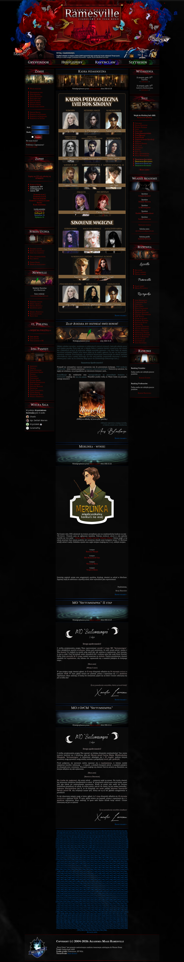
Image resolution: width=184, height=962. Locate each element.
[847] (65, 918)
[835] (92, 916)
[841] (115, 916)
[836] (96, 916)
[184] (75, 847)
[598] (58, 892)
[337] (77, 863)
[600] (66, 892)
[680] (81, 900)
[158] (126, 843)
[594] (115, 890)
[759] (92, 908)
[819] (103, 914)
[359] (88, 865)
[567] (84, 888)
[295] (61, 859)
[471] (81, 878)
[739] (88, 906)
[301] (84, 859)
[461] (115, 876)
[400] (99, 869)
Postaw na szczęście (141, 318)
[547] (81, 886)
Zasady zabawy (139, 286)
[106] (83, 839)
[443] (118, 873)
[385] (115, 867)
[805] (122, 912)
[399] (95, 869)
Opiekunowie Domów (36, 372)
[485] (62, 880)
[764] (111, 908)
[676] (65, 900)
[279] (73, 857)
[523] (62, 884)
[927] (81, 926)
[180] (61, 847)
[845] (58, 918)
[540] (126, 884)
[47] (117, 833)
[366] (115, 865)
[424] (118, 871)
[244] (84, 853)
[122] (68, 841)
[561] (62, 888)
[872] (88, 920)
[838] (103, 916)
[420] (103, 871)
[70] (114, 835)
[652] (118, 896)
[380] (96, 867)
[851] (81, 918)
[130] (97, 841)
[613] (115, 892)
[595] (118, 890)
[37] (87, 833)
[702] (92, 902)
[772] (69, 910)
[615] (122, 892)
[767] (122, 908)
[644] (88, 896)
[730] (125, 904)
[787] (126, 910)
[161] (65, 845)
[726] (110, 904)
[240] (69, 853)
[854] (92, 918)
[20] (108, 831)
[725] (106, 904)
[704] (100, 902)
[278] (69, 857)
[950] (96, 928)
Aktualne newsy (92, 932)
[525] (69, 884)
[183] (72, 847)
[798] (95, 912)
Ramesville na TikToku (37, 118)
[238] (62, 853)
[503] (58, 882)
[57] (75, 835)
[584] (77, 890)
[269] (107, 855)
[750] (58, 908)
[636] (58, 896)
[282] (84, 857)
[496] (103, 880)
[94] (114, 837)
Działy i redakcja (35, 304)
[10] (79, 831)
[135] (115, 841)
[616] (126, 892)
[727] (114, 904)
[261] (77, 855)
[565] (77, 888)
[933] (103, 926)
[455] (92, 876)
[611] (108, 892)
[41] (99, 833)
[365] (111, 865)
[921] (58, 926)
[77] (63, 837)
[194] (112, 847)
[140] (61, 843)
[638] (65, 896)
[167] (86, 845)
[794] (80, 912)
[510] (86, 882)
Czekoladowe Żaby (141, 302)
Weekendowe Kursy (36, 394)
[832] (81, 916)
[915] (107, 924)
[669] (111, 898)
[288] (107, 857)
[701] (88, 902)
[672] (122, 898)
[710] (123, 902)
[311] (123, 859)
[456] (96, 876)
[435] (88, 873)
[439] (103, 873)
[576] (118, 888)
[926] (77, 926)
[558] (122, 886)
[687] (107, 900)
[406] (122, 869)
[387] (122, 867)
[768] (126, 908)
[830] (73, 916)
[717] (77, 904)
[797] (91, 912)
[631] (111, 894)
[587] (88, 890)
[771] (65, 910)
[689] (115, 900)
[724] (103, 904)
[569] (92, 888)
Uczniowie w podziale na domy (39, 201)
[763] (107, 908)
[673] (126, 898)
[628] (99, 894)
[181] (65, 847)
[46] (114, 833)
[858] (107, 918)
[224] (80, 851)
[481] (118, 878)
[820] (107, 914)
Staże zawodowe (35, 384)
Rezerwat (138, 141)
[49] (123, 833)
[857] (103, 918)
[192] (105, 847)
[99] (57, 839)
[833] (84, 916)
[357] (81, 865)
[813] (81, 914)
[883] (58, 922)
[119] (57, 841)
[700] (84, 902)
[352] (62, 865)
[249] (103, 853)
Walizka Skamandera (142, 329)
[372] (65, 867)
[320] (84, 861)
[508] (78, 882)
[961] (86, 930)
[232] (111, 851)
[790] (65, 912)
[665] (96, 898)
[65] (99, 835)
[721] (91, 904)
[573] (107, 888)
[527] (77, 884)
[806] (126, 912)
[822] (114, 914)
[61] (87, 835)
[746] (115, 906)
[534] (103, 884)
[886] (69, 922)
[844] (126, 916)
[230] (103, 851)
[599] (62, 892)
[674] (58, 900)
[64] (96, 835)
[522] (58, 884)
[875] (99, 920)
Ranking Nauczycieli (144, 393)
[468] (69, 878)
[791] (69, 912)
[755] (77, 908)
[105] (79, 839)
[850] (77, 918)
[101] (64, 839)
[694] (61, 902)
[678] (73, 900)
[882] (126, 920)
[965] (101, 930)
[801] (107, 912)
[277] (65, 857)
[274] (126, 855)
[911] (93, 924)
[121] (65, 841)
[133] (108, 841)
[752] (65, 908)
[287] (103, 857)
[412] (73, 871)
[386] (118, 867)
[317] (73, 861)
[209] (97, 849)
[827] (62, 916)
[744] (107, 906)
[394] (76, 869)
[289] (111, 857)
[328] (114, 861)
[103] (72, 839)
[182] (68, 847)
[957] (122, 928)
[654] (126, 896)
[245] (88, 853)
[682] (88, 900)
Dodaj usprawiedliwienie (38, 257)
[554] (107, 886)
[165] (79, 845)
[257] (62, 855)
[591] (103, 890)
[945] (77, 928)
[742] (99, 906)
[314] (62, 861)
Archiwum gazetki (36, 308)
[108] (91, 839)
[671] (118, 898)
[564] (73, 888)
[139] (57, 843)
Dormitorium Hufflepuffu (143, 161)
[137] (123, 841)
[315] (66, 861)
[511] (89, 882)
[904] (66, 924)
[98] (126, 837)
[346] (111, 863)
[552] (99, 886)
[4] (66, 831)
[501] (122, 880)
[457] (99, 876)
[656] (62, 898)
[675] (62, 900)
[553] (103, 886)
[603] (77, 892)
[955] (115, 928)
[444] (122, 873)
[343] (99, 863)
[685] (99, 900)
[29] (63, 833)
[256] (58, 855)
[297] (69, 859)
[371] (62, 867)
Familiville (138, 304)
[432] (77, 873)
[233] (114, 851)
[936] (115, 926)
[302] (88, 859)
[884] (62, 922)
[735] (73, 906)
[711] (126, 902)
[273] (122, 855)
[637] (62, 896)
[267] (99, 855)
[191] (101, 847)
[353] (65, 865)
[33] (75, 833)
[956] (118, 928)
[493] (92, 880)
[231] (107, 851)
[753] (69, 908)
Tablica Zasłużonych (36, 390)
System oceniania (35, 105)
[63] (93, 835)
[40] (96, 833)
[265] (92, 855)
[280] (77, 857)
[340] (88, 863)
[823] (118, 914)
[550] (92, 886)
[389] (57, 869)
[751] (62, 908)
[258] (65, 855)
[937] (118, 926)
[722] (95, 904)
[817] (96, 914)
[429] (65, 873)
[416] (88, 871)
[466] (62, 878)
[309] (115, 859)
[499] (114, 880)
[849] (73, 918)
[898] (114, 922)
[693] (57, 902)
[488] (73, 880)
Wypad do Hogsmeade (142, 337)
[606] (89, 892)
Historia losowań (140, 274)
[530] (88, 884)
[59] (81, 835)
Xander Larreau (95, 464)
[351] (58, 865)
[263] (84, 855)
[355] (73, 865)
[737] (81, 906)
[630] (107, 894)
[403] (111, 869)
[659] (73, 898)
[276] (62, 857)
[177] (123, 845)
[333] (62, 863)
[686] (103, 900)
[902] (58, 924)
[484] (58, 880)
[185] (79, 847)
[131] (101, 841)
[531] (92, 884)
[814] (85, 914)
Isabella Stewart (95, 89)
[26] (125, 831)
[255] (126, 853)
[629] (103, 894)
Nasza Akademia (35, 94)
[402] (107, 869)
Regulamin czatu (35, 98)
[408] (59, 871)
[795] (84, 912)
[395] (80, 869)
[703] (96, 902)
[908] (82, 924)
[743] (103, 906)
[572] (103, 888)
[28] (60, 833)
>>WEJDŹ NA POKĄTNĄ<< (39, 330)
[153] (108, 843)
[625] (88, 894)
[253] (118, 853)
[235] (122, 851)
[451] (77, 876)
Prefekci (33, 374)
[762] (103, 908)
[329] (118, 861)
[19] (105, 831)
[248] (99, 853)
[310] (119, 859)
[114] (112, 839)
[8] (75, 831)
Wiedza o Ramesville (37, 396)
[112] (105, 839)
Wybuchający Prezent (142, 333)
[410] (66, 871)
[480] (115, 878)
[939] (126, 926)
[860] (115, 918)
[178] (126, 845)
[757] (84, 908)
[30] (66, 833)
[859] (111, 918)
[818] (99, 914)
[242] (77, 853)
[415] (84, 871)
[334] (65, 863)
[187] (86, 847)
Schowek (138, 150)
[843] (122, 916)
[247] (96, 853)
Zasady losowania (140, 272)
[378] (88, 867)
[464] (126, 876)
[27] (57, 833)
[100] (61, 839)
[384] (111, 867)
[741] (96, 906)
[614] (119, 892)
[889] (80, 922)
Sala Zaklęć (139, 148)
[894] (99, 922)
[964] (98, 930)
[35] (81, 833)
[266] (96, 855)
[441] (111, 873)
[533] (99, 884)
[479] (111, 878)
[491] (84, 880)
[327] (110, 861)
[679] (77, 900)
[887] (73, 922)
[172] (105, 845)
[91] (105, 837)
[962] (90, 930)
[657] (65, 898)
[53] (63, 835)
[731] (58, 906)
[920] (126, 924)
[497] (107, 880)
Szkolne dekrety (35, 102)
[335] (69, 863)
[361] (96, 865)
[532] (96, 884)
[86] (90, 837)
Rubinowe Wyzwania (141, 320)
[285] (96, 857)
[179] (57, 847)
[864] (58, 920)
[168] (90, 845)
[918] (118, 924)
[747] (118, 906)
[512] (93, 882)
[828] (65, 916)
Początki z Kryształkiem (143, 314)
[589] (96, 890)
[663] (88, 898)
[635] (126, 894)
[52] (60, 835)
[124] (75, 841)
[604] (81, 892)
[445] (126, 873)
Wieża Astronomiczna (142, 154)
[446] (58, 876)
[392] (69, 869)
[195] (115, 847)
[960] (83, 930)
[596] (122, 890)
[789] (61, 912)
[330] (122, 861)
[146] (83, 843)
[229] (99, 851)
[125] (79, 841)
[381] (99, 867)
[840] (111, 916)
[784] (115, 910)
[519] (118, 882)
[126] (83, 841)
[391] (65, 869)
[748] (122, 906)
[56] (72, 835)
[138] (126, 841)
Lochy (137, 129)
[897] (111, 922)
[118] (126, 839)
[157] (123, 843)
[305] (100, 859)
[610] (104, 892)
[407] (126, 869)
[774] (77, 910)
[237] (58, 853)
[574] (111, 888)
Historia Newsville (36, 306)
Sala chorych (34, 259)
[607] (93, 892)
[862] (122, 918)
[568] (88, 888)
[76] (60, 837)
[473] (88, 878)
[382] (103, 867)
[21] (111, 831)
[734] (69, 906)
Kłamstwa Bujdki (140, 310)
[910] (89, 924)
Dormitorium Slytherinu (143, 165)
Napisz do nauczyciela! (37, 251)
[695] (65, 902)
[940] (58, 928)
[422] (110, 871)
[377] (84, 867)
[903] (62, 924)
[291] (118, 857)
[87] (93, 837)
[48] (120, 833)
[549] (88, 886)
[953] (107, 928)
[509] (82, 882)
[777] (88, 910)
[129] (94, 841)
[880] (118, 920)
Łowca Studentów (35, 370)
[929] (88, 926)
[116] (119, 839)
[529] (84, 884)
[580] (62, 890)
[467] (65, 878)
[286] (99, 857)
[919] (122, 924)
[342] (96, 863)
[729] (122, 904)
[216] (122, 849)
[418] (95, 871)
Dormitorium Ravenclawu (143, 163)
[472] (84, 878)
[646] (96, 896)
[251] (111, 853)
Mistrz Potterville (141, 288)
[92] (108, 837)
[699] (80, 902)
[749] (126, 906)
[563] (69, 888)
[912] (96, 924)
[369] (126, 865)
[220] (65, 851)
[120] (61, 841)
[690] (118, 900)
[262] (81, 855)
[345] (107, 863)
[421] (106, 871)
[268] (103, 855)
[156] (119, 843)
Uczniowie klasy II (39, 197)
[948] (88, 928)
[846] (62, 918)
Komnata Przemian (141, 127)
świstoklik (144, 82)
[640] (73, 896)
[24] (119, 831)
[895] (103, 922)
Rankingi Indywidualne (37, 382)
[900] (122, 922)
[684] (96, 900)
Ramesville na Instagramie (38, 116)
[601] (69, 892)
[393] (72, 869)
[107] (87, 839)
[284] (92, 857)
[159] (57, 845)
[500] (118, 880)
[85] (87, 837)
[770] (62, 910)
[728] (118, 904)
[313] (58, 861)
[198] (126, 847)
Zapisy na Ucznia (35, 185)
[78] (66, 837)
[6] (71, 831)
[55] (69, 835)
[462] (118, 876)
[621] (73, 894)
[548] (84, 886)
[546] (77, 886)
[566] (81, 888)
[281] (81, 857)
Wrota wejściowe (35, 89)
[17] (99, 831)
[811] (74, 914)
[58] (78, 835)
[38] (90, 833)
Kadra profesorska (39, 205)
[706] (107, 902)
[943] (69, 928)
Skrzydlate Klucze (141, 322)
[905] (70, 924)
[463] (122, 876)
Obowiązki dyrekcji (144, 225)
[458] (103, 876)
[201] (66, 849)
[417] (92, 871)
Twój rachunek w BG (37, 341)
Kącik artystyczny (36, 314)
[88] (96, 837)
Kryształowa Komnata (144, 117)
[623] (80, 894)
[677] (69, 900)
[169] (94, 845)
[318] (77, 861)
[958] (126, 928)
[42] (102, 833)
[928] (84, 926)
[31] (69, 833)
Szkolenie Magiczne (36, 386)
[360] (92, 865)
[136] (119, 841)
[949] (92, 928)
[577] (122, 888)
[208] (93, 849)
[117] (123, 839)
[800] (103, 912)
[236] (126, 851)
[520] (122, 882)
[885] (65, 922)
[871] (84, 920)
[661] (81, 898)
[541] (58, 886)
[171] (101, 845)
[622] (77, 894)
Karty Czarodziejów (141, 308)
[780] (100, 910)
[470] (77, 878)
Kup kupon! (138, 270)
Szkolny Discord (35, 112)
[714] (66, 904)
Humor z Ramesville (36, 312)
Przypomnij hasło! (31, 147)
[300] (80, 859)
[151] (101, 843)
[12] (85, 831)
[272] (118, 855)
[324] (99, 861)
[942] (65, 928)
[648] (103, 896)
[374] (73, 867)
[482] (122, 878)
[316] (69, 861)
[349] (122, 863)
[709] (119, 902)
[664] (92, 898)
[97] (123, 837)
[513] (96, 882)
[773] (73, 910)
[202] (70, 849)
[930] (92, 926)
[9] (77, 831)
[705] (103, 902)
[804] (119, 912)
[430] (69, 873)
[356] (77, 865)
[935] (111, 926)
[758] (88, 908)
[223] (77, 851)
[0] (58, 831)
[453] (84, 876)
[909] (86, 924)
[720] (88, 904)
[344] (103, 863)
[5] (68, 831)
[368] (122, 865)
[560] (58, 888)
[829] (69, 916)
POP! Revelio (139, 316)
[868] (73, 920)
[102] (68, 839)
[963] (94, 930)
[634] (122, 894)
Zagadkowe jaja (140, 341)
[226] (88, 851)
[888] (77, 922)
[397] (88, 869)
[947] (84, 928)
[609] (101, 892)
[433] (81, 873)
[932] (99, 926)
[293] (126, 857)
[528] (81, 884)
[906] (74, 924)
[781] (103, 910)
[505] (66, 882)
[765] (115, 908)
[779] (96, 910)
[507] (74, 882)
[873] (92, 920)
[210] (101, 849)
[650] (111, 896)
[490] (81, 880)
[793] (76, 912)
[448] (65, 876)
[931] (96, 926)
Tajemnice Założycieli (142, 327)
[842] (118, 916)
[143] (72, 843)
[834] (88, 916)
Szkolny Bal (139, 324)
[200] (62, 849)
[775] (81, 910)
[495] (99, 880)
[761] (99, 908)
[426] (125, 871)
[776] (84, 910)
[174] (112, 845)
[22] (113, 831)
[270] (111, 855)
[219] (62, 851)
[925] (73, 926)
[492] (88, 880)
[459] (107, 876)
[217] (126, 849)
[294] (58, 859)
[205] (81, 849)
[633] (118, 894)
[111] (102, 839)
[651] (115, 896)
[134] (112, 841)
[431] (73, 873)
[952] (103, 928)
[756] (81, 908)
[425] (122, 871)
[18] (102, 831)
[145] (79, 843)
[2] (62, 831)
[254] (122, 853)
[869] (77, 920)
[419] (99, 871)
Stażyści (39, 203)
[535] (107, 884)
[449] (69, 876)
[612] (112, 892)
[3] (64, 831)
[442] (115, 873)
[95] (117, 837)
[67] (105, 835)
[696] (69, 902)
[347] (115, 863)
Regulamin (92, 664)
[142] (68, 843)
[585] (81, 890)
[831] (77, 916)
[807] (59, 914)
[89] (99, 837)
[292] (122, 857)
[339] (84, 863)
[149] (94, 843)
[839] (107, 916)
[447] (62, 876)
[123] (72, 841)
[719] (84, 904)
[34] (78, 833)
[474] (92, 878)
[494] (96, 880)
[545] (73, 886)
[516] (107, 882)
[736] (77, 906)
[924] (69, 926)
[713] (62, 904)
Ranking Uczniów (144, 378)
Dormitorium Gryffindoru (143, 159)
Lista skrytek (34, 337)
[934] (107, 926)
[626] (92, 894)
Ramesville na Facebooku (38, 114)
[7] (73, 831)
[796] (88, 912)
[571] (99, 888)
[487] (69, 880)
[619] (65, 894)
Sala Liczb (138, 145)
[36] (84, 833)
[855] (96, 918)
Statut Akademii (35, 100)
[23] (116, 831)
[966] (105, 930)
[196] (119, 847)
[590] (100, 890)
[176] (119, 845)
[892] (92, 922)
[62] (90, 835)
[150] (97, 843)
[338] (81, 863)
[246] (92, 853)
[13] (88, 831)
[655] (58, 898)
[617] (58, 894)
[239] (65, 853)
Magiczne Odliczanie (142, 312)
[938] (122, 926)
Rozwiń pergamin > (121, 315)
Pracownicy (33, 376)
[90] (102, 837)
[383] (107, 867)
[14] (91, 831)
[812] (77, 914)
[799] (99, 912)
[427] (58, 873)
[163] (72, 845)
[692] (126, 900)
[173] (108, 845)
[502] (126, 880)
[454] (88, 876)
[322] (91, 861)
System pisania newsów (37, 107)
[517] (111, 882)
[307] (108, 859)
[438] (99, 873)
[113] (109, 839)
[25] (122, 831)
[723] (99, 904)
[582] (69, 890)
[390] (61, 869)
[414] (81, 871)
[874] (96, 920)
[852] (84, 918)
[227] (92, 851)
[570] (96, 888)
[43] (105, 833)
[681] (84, 900)
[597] (126, 890)
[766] (118, 908)
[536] (111, 884)
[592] (107, 890)
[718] (80, 904)
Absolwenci (33, 366)
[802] (111, 912)
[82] (78, 837)
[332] (58, 863)
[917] (115, 924)
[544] (69, 886)
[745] (111, 906)
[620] (69, 894)
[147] (86, 843)
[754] (73, 908)
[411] (70, 871)
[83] (81, 837)
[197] (123, 847)
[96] (120, 837)
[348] (118, 863)
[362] (99, 865)
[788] (58, 912)
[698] (76, 902)
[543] (65, 886)
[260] (73, 855)
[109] (95, 839)
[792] (73, 912)
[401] (103, 869)
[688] (111, 900)
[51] (58, 835)
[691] (122, 900)
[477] (103, 878)
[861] (118, 918)
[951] (99, 928)
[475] (96, 878)
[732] (62, 906)
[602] (73, 892)
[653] (122, 896)
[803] (115, 912)
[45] (111, 833)
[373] (69, 867)
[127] (86, 841)
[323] (95, 861)
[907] (78, 924)
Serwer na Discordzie (92, 777)
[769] (58, 910)
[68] (108, 835)
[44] (108, 833)
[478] (107, 878)
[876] (103, 920)
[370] (58, 867)
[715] (69, 904)
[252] (115, 853)
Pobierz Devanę (35, 262)
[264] (88, 855)
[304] (96, 859)
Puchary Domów (35, 380)
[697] (72, 902)
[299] (76, 859)
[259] (69, 855)
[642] (81, 896)
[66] (102, 835)
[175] (115, 845)
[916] (111, 924)
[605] (85, 892)
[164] (75, 845)
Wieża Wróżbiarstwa (142, 156)
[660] (77, 898)
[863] (126, 918)
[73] (123, 835)
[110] (98, 839)
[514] (100, 882)
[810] (70, 914)
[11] (82, 831)
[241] (73, 853)
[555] (111, 886)
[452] (81, 876)
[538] (118, 884)
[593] (111, 890)
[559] (126, 886)
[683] (92, 900)
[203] (73, 849)
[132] (105, 841)
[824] (122, 914)
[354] (69, 865)
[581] (65, 890)
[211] (104, 849)
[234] (118, 851)
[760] (96, 908)
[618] (62, 894)
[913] (100, 924)
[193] (108, 847)
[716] (73, 904)
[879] (115, 920)
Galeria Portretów (141, 125)
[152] (105, 843)
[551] (96, 886)
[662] (84, 898)
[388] (126, 867)
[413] (77, 871)
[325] (103, 861)
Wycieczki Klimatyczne (142, 335)
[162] (68, 845)
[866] (65, 920)
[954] (111, 928)
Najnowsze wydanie (36, 302)
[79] (69, 837)
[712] (58, 904)
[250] (107, 853)
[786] (122, 910)
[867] (69, 920)
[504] (62, 882)
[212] (108, 849)
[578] (126, 888)
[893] (96, 922)
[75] (57, 837)
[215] (119, 849)
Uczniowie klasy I (39, 195)
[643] (84, 896)
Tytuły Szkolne (35, 392)
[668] (107, 898)
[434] (84, 873)
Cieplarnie (138, 123)
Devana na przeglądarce (37, 264)
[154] (112, 843)
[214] (115, 849)
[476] (99, 878)
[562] (65, 888)
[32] (72, 833)
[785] (118, 910)
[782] (107, 910)
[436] (92, 873)
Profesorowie (34, 378)
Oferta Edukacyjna (36, 96)
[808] (63, 914)
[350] (126, 863)
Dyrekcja (33, 368)
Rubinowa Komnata (141, 143)
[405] (119, 869)
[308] (112, 859)
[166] (83, 845)
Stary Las (138, 152)
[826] (58, 916)
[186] (83, 847)
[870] (81, 920)
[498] (111, 880)
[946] (81, 928)
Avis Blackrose (95, 341)
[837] (99, 916)
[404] (115, 869)
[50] (126, 833)
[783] (111, 910)
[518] (115, 882)
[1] (60, 831)
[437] (96, 873)
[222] (73, 851)
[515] (104, 882)
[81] (75, 837)
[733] (65, 906)
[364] (107, 865)
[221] (69, 851)
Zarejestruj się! (31, 143)
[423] (114, 871)
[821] (110, 914)
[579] (58, 890)
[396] (84, 869)
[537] (115, 884)
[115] (116, 839)
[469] (73, 878)
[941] (62, 928)
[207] (89, 849)
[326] (107, 861)
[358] (84, 865)
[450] (73, 876)
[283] (88, 857)
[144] (75, 843)
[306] (104, 859)
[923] (65, 926)
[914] (104, 924)
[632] (114, 894)
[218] (58, 851)
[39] (93, 833)
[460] (111, 876)
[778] (92, 910)
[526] (73, 884)
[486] (65, 880)
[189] (94, 847)
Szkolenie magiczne (39, 199)
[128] (90, 841)
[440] (107, 873)
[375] (77, 867)
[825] (125, 914)
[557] (118, 886)
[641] (77, 896)
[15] (93, 831)
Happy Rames (139, 306)
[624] (84, 894)
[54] (66, 835)
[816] (92, 914)
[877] (107, 920)
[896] (107, 922)
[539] (122, 884)
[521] (126, 882)
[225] (84, 851)
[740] (92, 906)
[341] (92, 863)
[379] (92, 867)
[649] (107, 896)
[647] (99, 896)
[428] (62, 873)
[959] (79, 930)
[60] (84, 835)
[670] (115, 898)
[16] (96, 831)
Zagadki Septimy (140, 339)
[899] (118, 922)
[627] (96, 894)
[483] (126, 878)
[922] (62, 926)
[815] (88, 914)
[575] (115, 888)
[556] (115, 886)
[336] (73, 863)
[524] (65, 884)
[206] (85, 849)
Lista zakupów (34, 339)
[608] (97, 892)
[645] (92, 896)
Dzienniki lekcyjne (36, 249)
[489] (77, 880)
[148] (90, 843)
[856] (99, 918)
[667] (103, 898)
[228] (96, 851)
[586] (84, 890)
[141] (65, 843)
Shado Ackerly (72, 953)
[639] (69, 896)
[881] (122, 920)
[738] (84, 906)
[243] (81, 853)
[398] (91, 869)
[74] (126, 835)
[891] (88, 922)
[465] (58, 878)
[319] (80, 861)
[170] (97, 845)
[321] (88, 861)
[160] (61, 845)
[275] (58, 857)
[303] (92, 859)
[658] (69, 898)
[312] (126, 859)
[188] (90, 847)
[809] (66, 914)
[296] (65, 859)
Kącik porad (34, 316)
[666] (99, 898)
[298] (73, 859)
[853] (88, 918)
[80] (72, 837)
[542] (62, 886)
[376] (81, 867)
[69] (111, 835)
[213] (111, 849)
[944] (73, 928)
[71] (117, 835)
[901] (126, 922)
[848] (69, 918)
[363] (103, 865)
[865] (62, 920)
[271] (115, 855)
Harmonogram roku (36, 92)
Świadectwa (33, 388)
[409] (63, 871)
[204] (77, 849)
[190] (97, 847)
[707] (111, 902)
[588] (92, 890)
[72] (120, 835)
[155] (115, 843)
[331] (125, 861)
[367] (118, 865)
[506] (70, 882)
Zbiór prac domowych (37, 253)
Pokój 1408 (138, 131)
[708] (115, 902)
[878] (111, 920)
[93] (111, 837)
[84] (84, 837)
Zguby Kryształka (140, 343)
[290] (115, 857)
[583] (73, 890)
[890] (84, 922)
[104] (76, 839)
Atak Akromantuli (141, 300)
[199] (58, 849)
